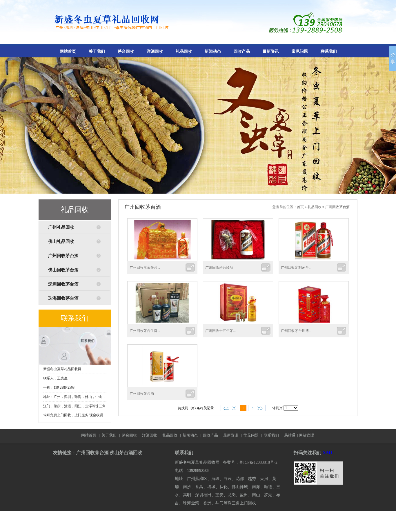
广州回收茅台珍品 (219, 267)
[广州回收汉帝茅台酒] (162, 260)
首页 (300, 207)
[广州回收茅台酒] (162, 386)
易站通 (291, 435)
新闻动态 (213, 51)
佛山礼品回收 (61, 241)
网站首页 (68, 51)
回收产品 (242, 51)
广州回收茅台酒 (63, 255)
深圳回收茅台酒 (63, 284)
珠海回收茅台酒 (63, 298)
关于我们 (97, 51)
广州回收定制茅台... (296, 267)
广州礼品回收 (61, 227)
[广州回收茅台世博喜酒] (314, 323)
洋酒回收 (155, 51)
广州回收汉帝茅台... (145, 267)
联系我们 (329, 51)
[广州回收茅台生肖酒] (162, 323)
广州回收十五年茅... (220, 331)
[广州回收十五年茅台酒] (238, 323)
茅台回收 (126, 51)
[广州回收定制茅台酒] (314, 260)
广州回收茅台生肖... (145, 331)
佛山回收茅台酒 (63, 270)
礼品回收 (184, 51)
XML (328, 452)
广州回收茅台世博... (296, 331)
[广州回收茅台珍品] (238, 260)
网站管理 (306, 435)
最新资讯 (271, 51)
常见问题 (300, 51)
